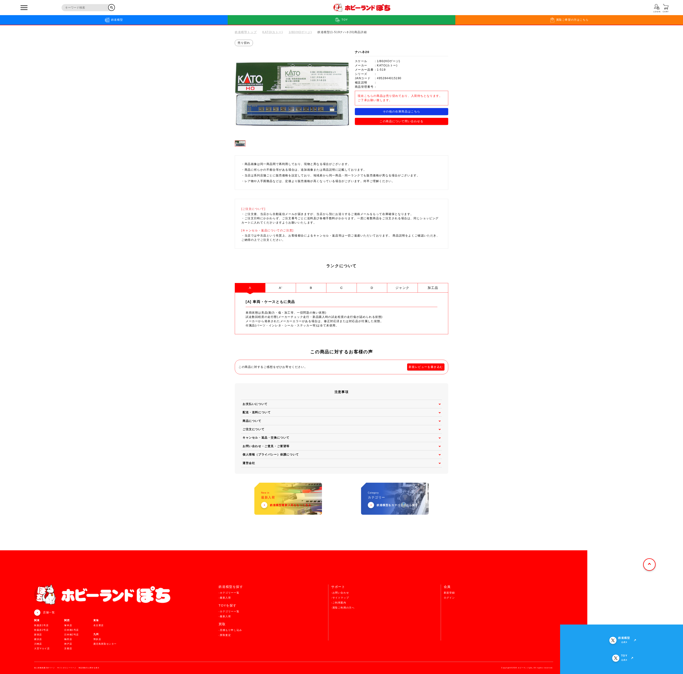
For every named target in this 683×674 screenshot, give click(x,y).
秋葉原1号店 (41, 625)
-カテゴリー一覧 (229, 592)
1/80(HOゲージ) (300, 32)
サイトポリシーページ (66, 668)
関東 (37, 620)
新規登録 (449, 592)
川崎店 (38, 643)
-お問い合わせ (340, 592)
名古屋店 (98, 625)
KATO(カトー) (272, 32)
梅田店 (68, 639)
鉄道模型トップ (246, 32)
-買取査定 (225, 635)
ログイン (449, 597)
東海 (96, 620)
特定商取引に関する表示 (89, 668)
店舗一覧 (49, 612)
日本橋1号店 (71, 630)
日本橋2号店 (71, 634)
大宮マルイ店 (42, 648)
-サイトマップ (340, 597)
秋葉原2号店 (41, 630)
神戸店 (68, 643)
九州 (96, 634)
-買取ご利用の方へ (342, 607)
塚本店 (68, 625)
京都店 (68, 648)
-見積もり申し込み (230, 630)
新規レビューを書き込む (426, 366)
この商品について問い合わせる (401, 121)
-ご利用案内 (338, 602)
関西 (67, 620)
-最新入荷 (225, 597)
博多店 (97, 639)
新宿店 (38, 634)
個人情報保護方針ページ (44, 668)
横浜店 (38, 639)
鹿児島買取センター (105, 643)
